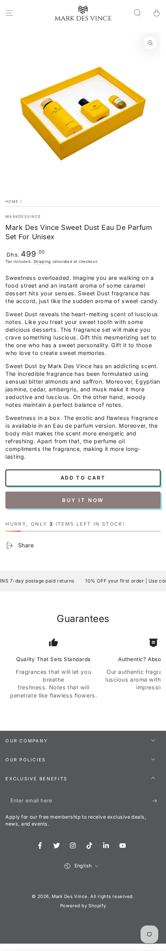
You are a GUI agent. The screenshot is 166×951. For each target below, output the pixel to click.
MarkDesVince (23, 216)
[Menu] (9, 13)
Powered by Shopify (83, 905)
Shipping (42, 261)
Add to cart (83, 478)
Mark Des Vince (70, 896)
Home (12, 201)
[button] (137, 13)
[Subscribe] (156, 801)
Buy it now (83, 500)
